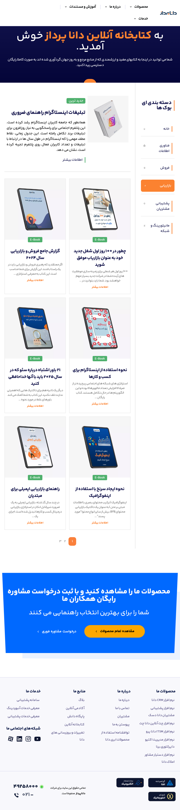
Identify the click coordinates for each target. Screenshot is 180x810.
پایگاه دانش (76, 716)
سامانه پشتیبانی (28, 700)
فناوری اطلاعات (164, 148)
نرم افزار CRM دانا (163, 700)
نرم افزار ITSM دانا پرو (160, 731)
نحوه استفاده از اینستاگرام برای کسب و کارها (100, 373)
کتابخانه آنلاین (75, 724)
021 (25, 791)
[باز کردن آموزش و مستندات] (66, 7)
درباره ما (124, 691)
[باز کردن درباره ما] (106, 7)
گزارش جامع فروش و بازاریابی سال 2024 (35, 254)
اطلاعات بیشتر (73, 160)
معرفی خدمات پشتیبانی (24, 716)
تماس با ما (122, 708)
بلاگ (82, 700)
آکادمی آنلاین (75, 708)
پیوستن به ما (121, 724)
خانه (166, 129)
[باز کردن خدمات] (135, 19)
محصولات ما (166, 691)
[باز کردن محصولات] (131, 7)
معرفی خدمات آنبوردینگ (23, 708)
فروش (164, 168)
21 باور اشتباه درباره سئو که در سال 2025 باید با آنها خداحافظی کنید (35, 377)
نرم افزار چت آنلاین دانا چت (157, 723)
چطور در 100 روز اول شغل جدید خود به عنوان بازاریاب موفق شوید (100, 258)
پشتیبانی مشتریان (162, 206)
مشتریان (123, 716)
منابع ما (79, 691)
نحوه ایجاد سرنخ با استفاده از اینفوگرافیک (99, 492)
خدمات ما (33, 691)
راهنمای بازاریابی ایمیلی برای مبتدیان (35, 492)
